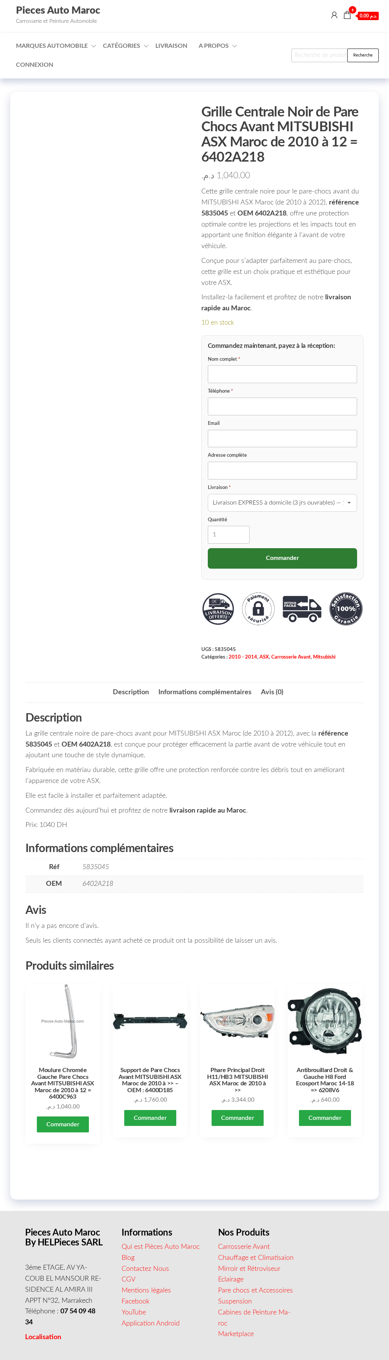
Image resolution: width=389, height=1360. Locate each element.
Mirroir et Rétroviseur (249, 1269)
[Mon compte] (334, 15)
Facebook (136, 1301)
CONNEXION (34, 65)
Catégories (121, 46)
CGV (129, 1279)
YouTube (134, 1312)
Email (214, 423)
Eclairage (231, 1279)
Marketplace (236, 1334)
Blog (128, 1258)
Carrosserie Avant (291, 657)
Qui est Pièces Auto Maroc (160, 1247)
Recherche (363, 55)
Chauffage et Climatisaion (256, 1258)
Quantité (217, 519)
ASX (264, 657)
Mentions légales (146, 1290)
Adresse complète (227, 455)
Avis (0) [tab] (272, 692)
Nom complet (224, 359)
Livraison (171, 46)
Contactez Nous (145, 1269)
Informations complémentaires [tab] (204, 692)
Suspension (235, 1301)
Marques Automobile (52, 46)
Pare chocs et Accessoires (255, 1290)
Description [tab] (131, 692)
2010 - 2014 (243, 657)
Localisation (43, 1337)
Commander (62, 1124)
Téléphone (220, 391)
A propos (214, 46)
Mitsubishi (324, 657)
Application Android (151, 1323)
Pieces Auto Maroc (58, 11)
